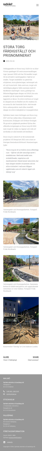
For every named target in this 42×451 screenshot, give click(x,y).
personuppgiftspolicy (15, 437)
